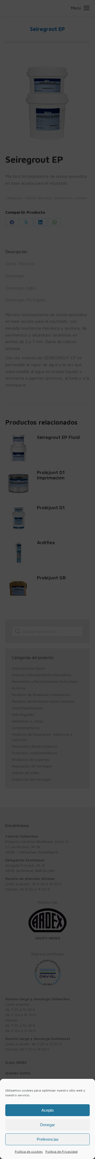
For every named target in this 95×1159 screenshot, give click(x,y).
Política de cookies (29, 1151)
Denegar (47, 1124)
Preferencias (48, 1139)
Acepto (47, 1110)
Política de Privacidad (61, 1151)
